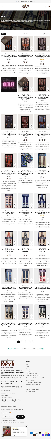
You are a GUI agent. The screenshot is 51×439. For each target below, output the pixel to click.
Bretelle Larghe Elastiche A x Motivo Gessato (42, 172)
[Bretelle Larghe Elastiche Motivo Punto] (25, 201)
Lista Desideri (29, 371)
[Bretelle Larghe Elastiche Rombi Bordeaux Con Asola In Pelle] (42, 276)
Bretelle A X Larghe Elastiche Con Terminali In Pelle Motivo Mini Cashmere (42, 134)
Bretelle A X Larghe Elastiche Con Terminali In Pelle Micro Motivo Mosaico (42, 97)
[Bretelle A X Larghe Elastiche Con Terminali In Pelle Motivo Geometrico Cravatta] (42, 44)
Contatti (28, 369)
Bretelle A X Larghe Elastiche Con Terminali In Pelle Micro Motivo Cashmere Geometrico (25, 98)
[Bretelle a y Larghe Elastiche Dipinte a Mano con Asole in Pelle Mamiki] (25, 160)
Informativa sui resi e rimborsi (33, 384)
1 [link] (18, 342)
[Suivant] (32, 342)
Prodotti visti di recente (31, 373)
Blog (27, 364)
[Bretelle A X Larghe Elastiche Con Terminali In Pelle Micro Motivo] (9, 122)
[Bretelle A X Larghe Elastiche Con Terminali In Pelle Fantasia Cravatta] (25, 44)
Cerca (27, 366)
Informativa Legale (30, 391)
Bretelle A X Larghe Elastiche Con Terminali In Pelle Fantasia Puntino (9, 57)
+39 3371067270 (4, 395)
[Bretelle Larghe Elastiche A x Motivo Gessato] (42, 160)
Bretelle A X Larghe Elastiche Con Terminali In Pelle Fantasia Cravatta (25, 57)
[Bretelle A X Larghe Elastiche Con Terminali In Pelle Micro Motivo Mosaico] (42, 84)
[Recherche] (45, 6)
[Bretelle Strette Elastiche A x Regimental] (42, 238)
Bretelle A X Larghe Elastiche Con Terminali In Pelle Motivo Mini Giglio (25, 134)
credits (2, 436)
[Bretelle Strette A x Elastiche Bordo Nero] (25, 238)
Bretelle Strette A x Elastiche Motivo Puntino (42, 213)
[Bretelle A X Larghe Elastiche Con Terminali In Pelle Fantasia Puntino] (9, 44)
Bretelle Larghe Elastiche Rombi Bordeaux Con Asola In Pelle (42, 289)
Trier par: (46, 33)
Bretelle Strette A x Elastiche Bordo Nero (25, 250)
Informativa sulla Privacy (31, 387)
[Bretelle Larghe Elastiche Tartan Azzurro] (9, 201)
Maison (2, 14)
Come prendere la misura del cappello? (35, 377)
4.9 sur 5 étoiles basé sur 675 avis (29, 349)
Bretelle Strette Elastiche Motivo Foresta (8, 250)
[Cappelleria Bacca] (25, 6)
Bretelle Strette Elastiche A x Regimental (42, 250)
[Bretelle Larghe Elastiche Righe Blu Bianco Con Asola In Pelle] (9, 312)
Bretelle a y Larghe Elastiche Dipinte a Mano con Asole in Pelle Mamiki (25, 173)
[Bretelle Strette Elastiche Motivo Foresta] (9, 238)
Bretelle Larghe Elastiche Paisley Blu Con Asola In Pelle (25, 324)
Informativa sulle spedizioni (32, 389)
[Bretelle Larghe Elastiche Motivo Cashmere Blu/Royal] (9, 276)
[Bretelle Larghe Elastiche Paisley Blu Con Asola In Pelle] (25, 312)
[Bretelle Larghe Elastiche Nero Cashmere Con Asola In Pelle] (42, 312)
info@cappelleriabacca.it (6, 397)
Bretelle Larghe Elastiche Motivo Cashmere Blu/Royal (9, 288)
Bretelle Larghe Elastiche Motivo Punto (25, 213)
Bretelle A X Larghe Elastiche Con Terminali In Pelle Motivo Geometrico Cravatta (42, 57)
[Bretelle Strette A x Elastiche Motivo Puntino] (42, 201)
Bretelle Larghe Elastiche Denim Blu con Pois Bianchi (25, 288)
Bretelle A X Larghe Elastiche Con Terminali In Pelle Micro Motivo (8, 134)
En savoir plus (4, 26)
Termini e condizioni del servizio (33, 382)
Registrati (20, 416)
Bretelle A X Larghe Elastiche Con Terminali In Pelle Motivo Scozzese (8, 173)
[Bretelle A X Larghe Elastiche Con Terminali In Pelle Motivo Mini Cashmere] (42, 122)
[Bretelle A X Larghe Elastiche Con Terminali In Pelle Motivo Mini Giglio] (25, 122)
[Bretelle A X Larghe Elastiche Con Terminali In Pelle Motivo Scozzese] (9, 160)
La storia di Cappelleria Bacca (33, 375)
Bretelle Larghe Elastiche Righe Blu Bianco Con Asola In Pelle (8, 325)
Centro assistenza (30, 380)
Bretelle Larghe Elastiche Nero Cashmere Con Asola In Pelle (42, 325)
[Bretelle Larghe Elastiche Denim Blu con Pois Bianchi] (25, 276)
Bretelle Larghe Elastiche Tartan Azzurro (8, 213)
